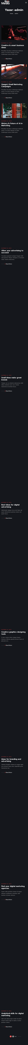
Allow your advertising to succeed (12, 252)
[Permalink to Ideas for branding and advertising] (14, 702)
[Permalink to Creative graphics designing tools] (14, 575)
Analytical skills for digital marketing (12, 1014)
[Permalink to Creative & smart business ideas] (14, 32)
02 (13, 1036)
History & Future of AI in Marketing (11, 124)
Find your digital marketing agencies (13, 887)
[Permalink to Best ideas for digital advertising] (14, 448)
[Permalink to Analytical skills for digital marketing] (14, 956)
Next (15, 1036)
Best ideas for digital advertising (10, 506)
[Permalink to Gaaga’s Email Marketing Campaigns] (14, 71)
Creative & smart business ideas (12, 46)
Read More (9, 59)
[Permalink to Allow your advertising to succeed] (14, 194)
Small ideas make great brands (11, 379)
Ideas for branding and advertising (11, 760)
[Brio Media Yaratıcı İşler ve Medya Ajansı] (5, 2)
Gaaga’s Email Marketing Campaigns (11, 85)
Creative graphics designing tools (13, 633)
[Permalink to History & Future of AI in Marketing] (14, 110)
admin (16, 13)
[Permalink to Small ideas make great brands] (14, 321)
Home (11, 13)
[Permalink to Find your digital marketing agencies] (14, 829)
